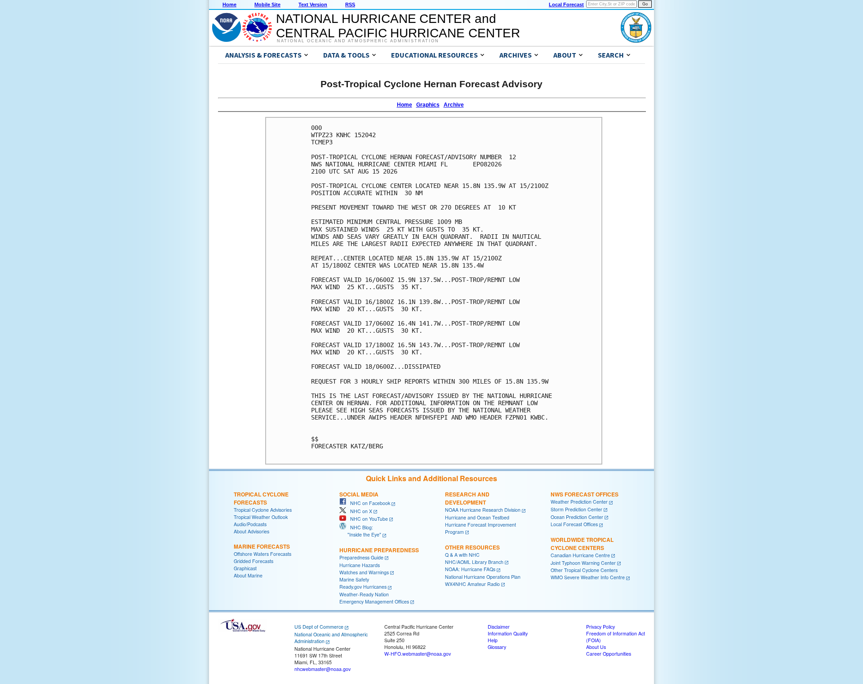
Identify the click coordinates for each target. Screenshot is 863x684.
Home (229, 4)
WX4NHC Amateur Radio (472, 584)
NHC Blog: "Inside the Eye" (360, 531)
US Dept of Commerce (318, 626)
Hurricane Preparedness (379, 550)
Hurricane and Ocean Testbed (477, 517)
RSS (350, 4)
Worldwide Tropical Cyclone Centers (582, 544)
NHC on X (359, 511)
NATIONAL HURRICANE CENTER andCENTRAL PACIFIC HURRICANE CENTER (398, 26)
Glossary (497, 647)
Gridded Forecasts (253, 561)
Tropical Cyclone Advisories (263, 509)
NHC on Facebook (368, 503)
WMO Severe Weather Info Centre (588, 577)
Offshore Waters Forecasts (262, 553)
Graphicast (245, 568)
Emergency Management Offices (374, 601)
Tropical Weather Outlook (261, 517)
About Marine (248, 575)
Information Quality (508, 633)
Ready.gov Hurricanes (363, 586)
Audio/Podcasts (250, 524)
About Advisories (251, 531)
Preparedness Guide (361, 557)
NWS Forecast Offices (584, 494)
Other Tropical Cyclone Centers (584, 570)
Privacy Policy (600, 626)
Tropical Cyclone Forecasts (261, 498)
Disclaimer (499, 626)
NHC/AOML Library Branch (474, 562)
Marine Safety (354, 579)
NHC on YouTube (367, 518)
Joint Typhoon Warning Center (583, 562)
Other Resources (472, 547)
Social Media (358, 494)
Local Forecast (566, 4)
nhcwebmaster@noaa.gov (322, 669)
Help (493, 640)
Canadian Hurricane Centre (580, 555)
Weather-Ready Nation (364, 594)
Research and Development (467, 498)
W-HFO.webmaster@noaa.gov (417, 653)
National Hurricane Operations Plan (482, 576)
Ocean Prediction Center (577, 517)
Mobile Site (267, 4)
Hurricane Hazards (359, 565)
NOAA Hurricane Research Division (482, 509)
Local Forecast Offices (574, 524)
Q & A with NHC (462, 554)
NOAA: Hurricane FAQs (470, 569)
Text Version (312, 4)
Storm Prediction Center (576, 509)
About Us (596, 647)
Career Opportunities (608, 653)
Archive (454, 105)
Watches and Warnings (364, 572)
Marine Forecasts (262, 546)
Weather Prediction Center (579, 501)
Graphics (428, 105)
